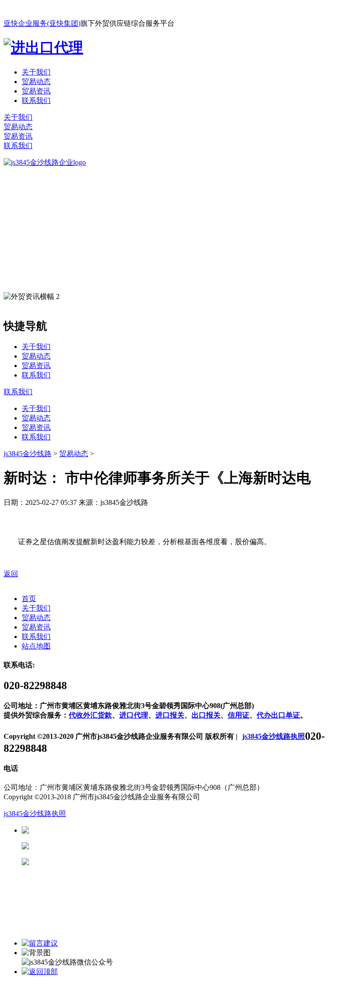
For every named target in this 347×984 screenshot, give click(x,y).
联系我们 (36, 100)
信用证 (238, 715)
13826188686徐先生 (99, 830)
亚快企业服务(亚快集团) (42, 23)
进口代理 (133, 715)
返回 (11, 574)
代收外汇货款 (90, 715)
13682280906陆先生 (99, 862)
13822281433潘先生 (99, 846)
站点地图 (36, 646)
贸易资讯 (36, 91)
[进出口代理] (43, 47)
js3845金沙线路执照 (273, 736)
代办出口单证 (278, 715)
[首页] (45, 162)
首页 (29, 598)
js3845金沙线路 (28, 453)
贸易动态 (36, 81)
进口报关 (169, 715)
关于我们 (36, 72)
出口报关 (206, 715)
